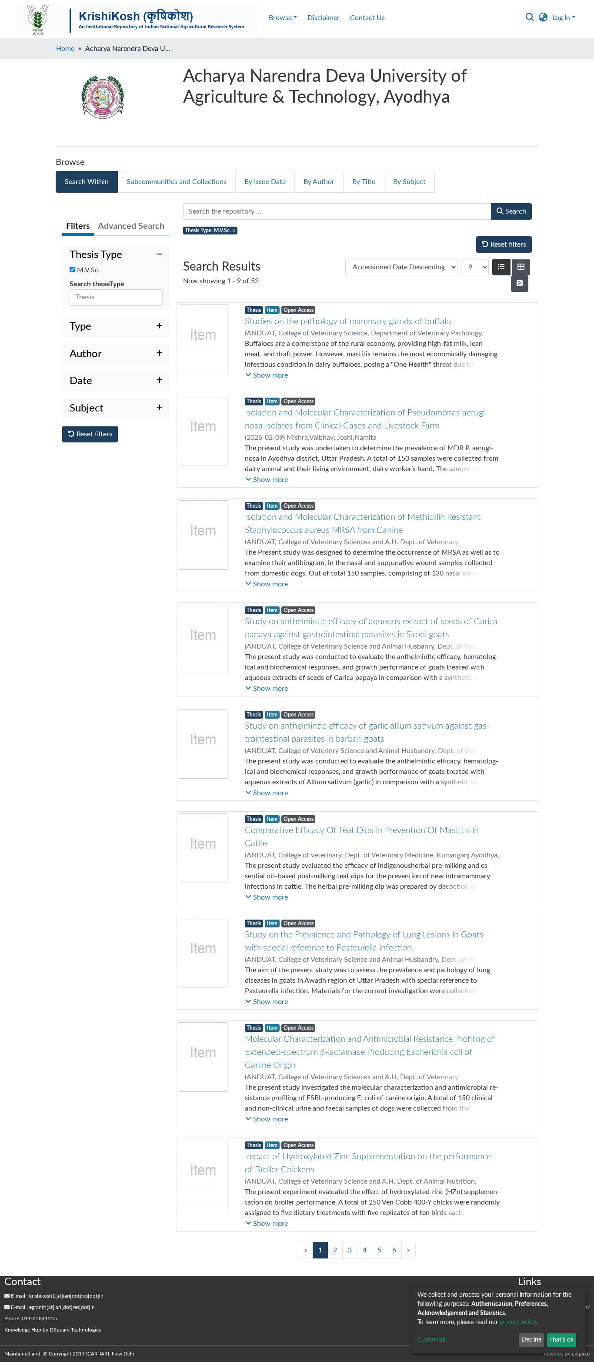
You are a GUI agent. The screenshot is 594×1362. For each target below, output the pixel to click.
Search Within (87, 181)
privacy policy (518, 1322)
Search (515, 211)
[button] (543, 18)
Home (65, 48)
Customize (431, 1340)
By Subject (409, 181)
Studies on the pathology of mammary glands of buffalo (348, 321)
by (52, 1329)
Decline (531, 1340)
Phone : (13, 1318)
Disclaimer (323, 17)
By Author (319, 181)
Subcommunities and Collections (177, 181)
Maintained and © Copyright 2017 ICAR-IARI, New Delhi (70, 1353)
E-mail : (19, 1295)
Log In (561, 17)
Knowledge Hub (22, 1329)
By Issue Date (265, 181)
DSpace (581, 1353)
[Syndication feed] (519, 283)
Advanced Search (131, 226)
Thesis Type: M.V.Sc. (210, 230)
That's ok (561, 1340)
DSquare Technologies (75, 1329)
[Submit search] (530, 17)
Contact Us (367, 17)
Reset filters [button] (93, 434)
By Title (363, 181)
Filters (78, 226)
